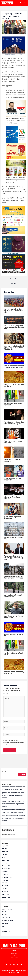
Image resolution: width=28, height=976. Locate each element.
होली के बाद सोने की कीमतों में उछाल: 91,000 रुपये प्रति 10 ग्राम (14, 385)
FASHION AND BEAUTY (8, 920)
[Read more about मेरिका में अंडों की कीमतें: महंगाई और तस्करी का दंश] (14, 529)
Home (14, 950)
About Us (14, 953)
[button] (21, 3)
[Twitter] (7, 964)
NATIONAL (16, 16)
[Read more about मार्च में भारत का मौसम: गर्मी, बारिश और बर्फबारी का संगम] (14, 452)
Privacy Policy (14, 957)
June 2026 (5, 851)
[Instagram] (14, 964)
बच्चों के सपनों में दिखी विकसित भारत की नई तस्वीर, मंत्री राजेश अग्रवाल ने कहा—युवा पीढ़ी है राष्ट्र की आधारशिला (13, 818)
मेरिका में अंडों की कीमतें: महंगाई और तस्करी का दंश (13, 538)
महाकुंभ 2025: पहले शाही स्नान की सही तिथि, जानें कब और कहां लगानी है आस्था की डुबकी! (13, 310)
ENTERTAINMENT (7, 917)
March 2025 (5, 894)
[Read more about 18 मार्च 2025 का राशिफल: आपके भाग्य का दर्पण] (14, 627)
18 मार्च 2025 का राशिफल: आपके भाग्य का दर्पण (13, 635)
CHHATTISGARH (7, 909)
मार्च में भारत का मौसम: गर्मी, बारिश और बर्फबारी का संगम (13, 460)
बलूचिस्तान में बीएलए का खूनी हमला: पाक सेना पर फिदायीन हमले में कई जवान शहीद (13, 577)
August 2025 (5, 880)
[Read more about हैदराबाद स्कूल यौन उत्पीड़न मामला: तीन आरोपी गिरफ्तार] (14, 433)
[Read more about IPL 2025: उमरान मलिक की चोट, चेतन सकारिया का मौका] (14, 471)
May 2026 (5, 854)
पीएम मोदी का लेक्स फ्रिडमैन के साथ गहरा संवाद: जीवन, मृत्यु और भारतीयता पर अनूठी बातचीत (13, 557)
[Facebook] (17, 964)
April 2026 (5, 857)
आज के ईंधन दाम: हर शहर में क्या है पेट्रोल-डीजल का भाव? (13, 404)
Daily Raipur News (7, 915)
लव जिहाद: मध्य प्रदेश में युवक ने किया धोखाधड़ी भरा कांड (12, 518)
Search (4, 772)
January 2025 (6, 897)
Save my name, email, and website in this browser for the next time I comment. (13, 743)
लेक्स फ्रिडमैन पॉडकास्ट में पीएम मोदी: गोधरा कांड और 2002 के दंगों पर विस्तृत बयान (14, 423)
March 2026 (5, 860)
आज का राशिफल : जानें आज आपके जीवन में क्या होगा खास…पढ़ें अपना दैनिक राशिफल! (14, 367)
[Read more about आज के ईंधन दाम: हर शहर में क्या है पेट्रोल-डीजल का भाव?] (14, 396)
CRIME (4, 912)
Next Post (14, 283)
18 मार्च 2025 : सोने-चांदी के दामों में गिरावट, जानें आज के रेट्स (14, 673)
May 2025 (5, 888)
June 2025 (5, 886)
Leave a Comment (7, 16)
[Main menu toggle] (25, 3)
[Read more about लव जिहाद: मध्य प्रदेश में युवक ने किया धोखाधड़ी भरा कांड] (14, 509)
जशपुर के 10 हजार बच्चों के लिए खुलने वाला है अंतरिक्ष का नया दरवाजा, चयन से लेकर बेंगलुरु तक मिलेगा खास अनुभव (14, 804)
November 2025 (6, 871)
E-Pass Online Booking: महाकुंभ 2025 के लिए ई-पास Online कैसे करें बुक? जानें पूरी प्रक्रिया (14, 327)
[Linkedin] (10, 964)
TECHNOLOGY (6, 932)
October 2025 (6, 874)
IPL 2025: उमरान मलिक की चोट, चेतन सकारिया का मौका (12, 479)
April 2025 (5, 891)
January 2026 (6, 866)
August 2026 (5, 846)
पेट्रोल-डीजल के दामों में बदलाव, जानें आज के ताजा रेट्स (13, 654)
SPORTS (4, 929)
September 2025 (7, 877)
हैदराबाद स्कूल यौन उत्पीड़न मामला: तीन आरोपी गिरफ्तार (13, 442)
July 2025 (5, 883)
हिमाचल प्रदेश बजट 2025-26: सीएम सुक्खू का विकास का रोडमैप (13, 617)
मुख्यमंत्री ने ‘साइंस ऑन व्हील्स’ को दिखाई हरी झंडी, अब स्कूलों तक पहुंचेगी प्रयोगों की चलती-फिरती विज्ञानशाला (13, 795)
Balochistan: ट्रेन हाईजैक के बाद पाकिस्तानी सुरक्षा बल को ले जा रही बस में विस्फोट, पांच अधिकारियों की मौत (14, 347)
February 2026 (6, 863)
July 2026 (5, 849)
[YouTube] (21, 964)
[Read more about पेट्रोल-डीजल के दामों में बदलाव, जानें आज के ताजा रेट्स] (14, 645)
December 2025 (6, 868)
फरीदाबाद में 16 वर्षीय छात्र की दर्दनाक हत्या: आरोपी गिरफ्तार (13, 498)
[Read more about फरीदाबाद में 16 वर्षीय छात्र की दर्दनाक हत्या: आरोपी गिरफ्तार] (14, 489)
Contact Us (14, 955)
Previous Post (14, 279)
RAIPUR (4, 926)
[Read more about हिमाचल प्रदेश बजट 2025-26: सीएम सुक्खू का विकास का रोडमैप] (14, 607)
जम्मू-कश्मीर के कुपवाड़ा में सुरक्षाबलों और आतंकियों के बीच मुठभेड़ (13, 596)
